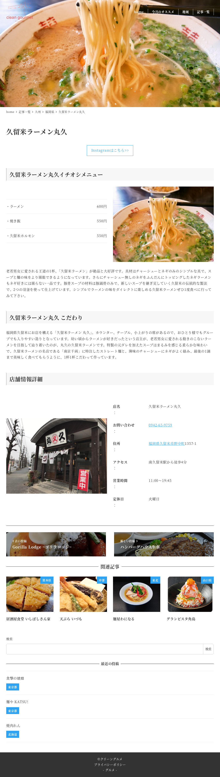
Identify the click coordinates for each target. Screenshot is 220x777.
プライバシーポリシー (110, 764)
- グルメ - (110, 770)
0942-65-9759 (160, 425)
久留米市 (167, 443)
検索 (9, 639)
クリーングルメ (111, 759)
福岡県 (154, 443)
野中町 (179, 443)
